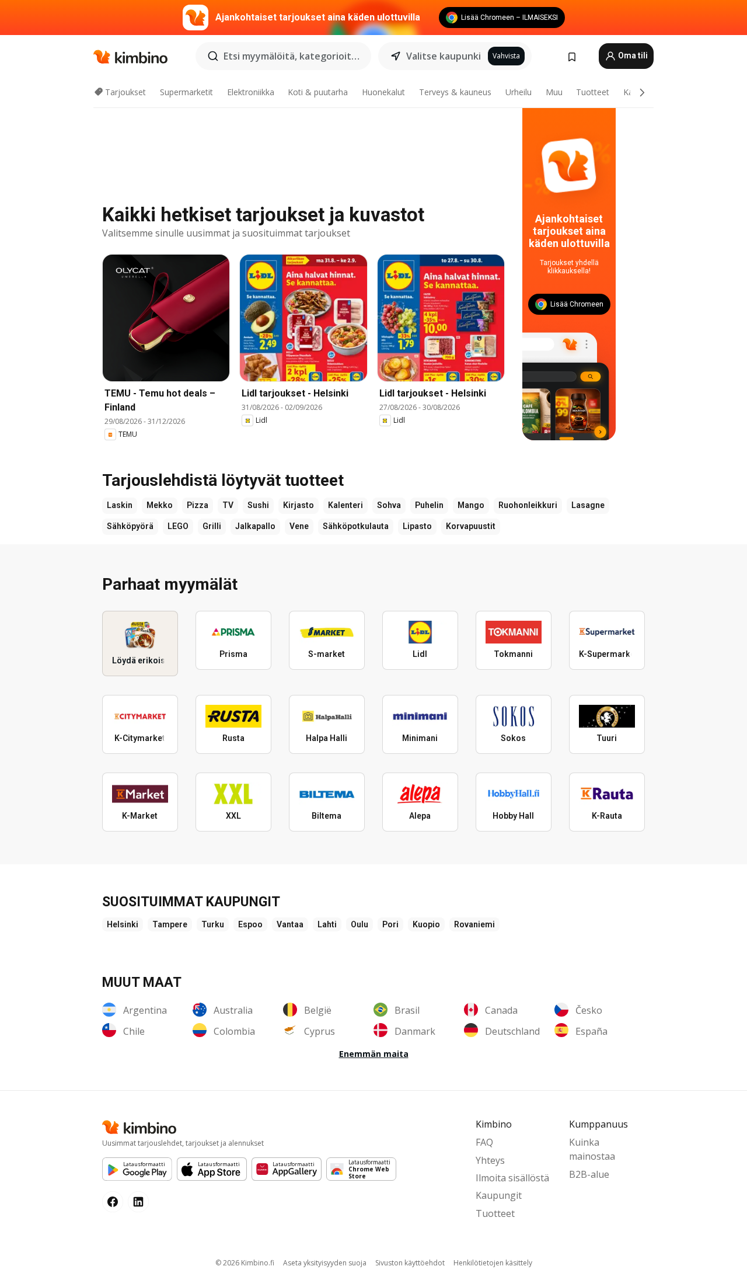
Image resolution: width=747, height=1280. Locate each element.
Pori (390, 924)
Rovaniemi (474, 924)
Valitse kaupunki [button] (443, 56)
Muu (554, 92)
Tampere (169, 924)
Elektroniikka (250, 92)
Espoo (250, 924)
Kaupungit (499, 1195)
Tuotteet (592, 92)
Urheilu (518, 92)
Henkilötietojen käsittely (492, 1263)
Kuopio (426, 924)
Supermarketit (186, 92)
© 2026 (244, 1263)
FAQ (484, 1142)
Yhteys (490, 1160)
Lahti (327, 924)
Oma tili (632, 55)
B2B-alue (589, 1174)
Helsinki (122, 924)
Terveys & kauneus (455, 92)
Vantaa (290, 924)
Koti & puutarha (318, 92)
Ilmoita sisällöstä (512, 1177)
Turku (212, 924)
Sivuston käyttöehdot (410, 1263)
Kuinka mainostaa (592, 1149)
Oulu (359, 924)
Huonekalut (383, 92)
